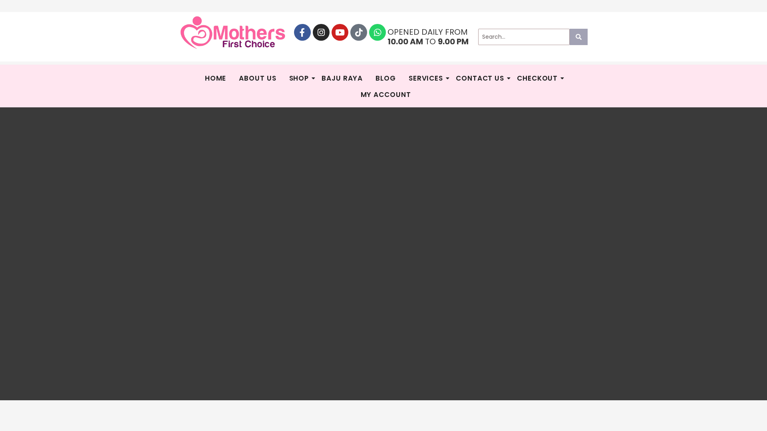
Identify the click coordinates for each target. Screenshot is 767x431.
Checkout (537, 78)
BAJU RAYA (342, 78)
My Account (386, 94)
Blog (386, 78)
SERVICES (426, 78)
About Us (257, 78)
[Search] (579, 37)
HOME (216, 78)
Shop (299, 78)
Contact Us (480, 78)
